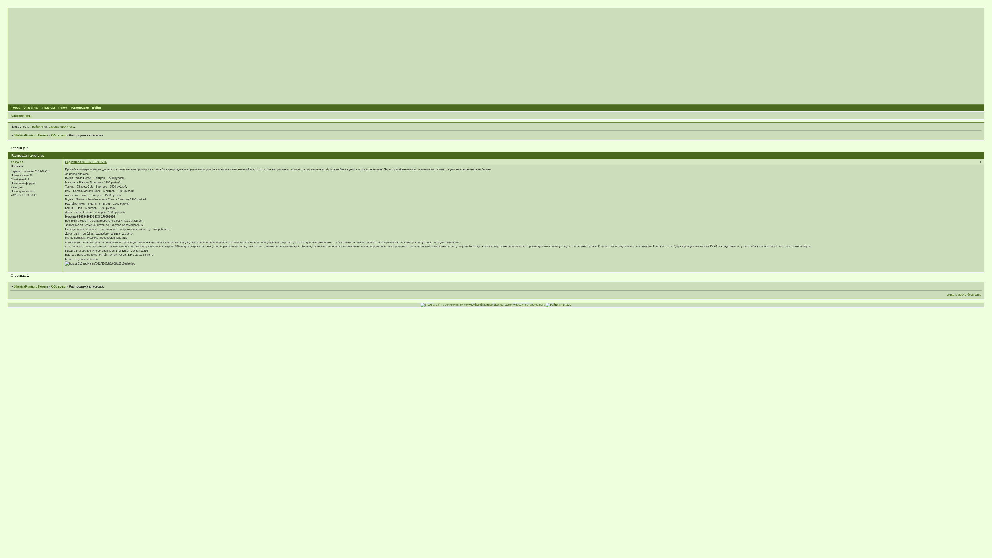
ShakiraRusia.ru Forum (31, 135)
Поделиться (73, 162)
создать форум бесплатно (964, 294)
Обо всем (58, 135)
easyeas (17, 162)
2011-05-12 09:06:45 (94, 162)
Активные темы (21, 115)
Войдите (37, 126)
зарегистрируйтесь (61, 126)
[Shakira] (483, 304)
